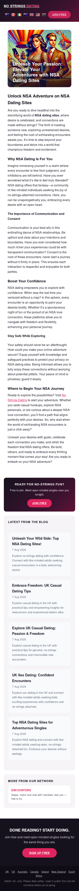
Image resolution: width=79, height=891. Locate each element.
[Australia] (7, 14)
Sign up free (39, 853)
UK (7, 871)
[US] (38, 14)
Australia (22, 871)
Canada (34, 871)
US (13, 871)
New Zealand (58, 871)
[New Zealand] (25, 14)
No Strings (21, 6)
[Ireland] (19, 14)
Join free (59, 14)
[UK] (32, 14)
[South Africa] (44, 14)
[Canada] (13, 14)
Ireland (45, 871)
